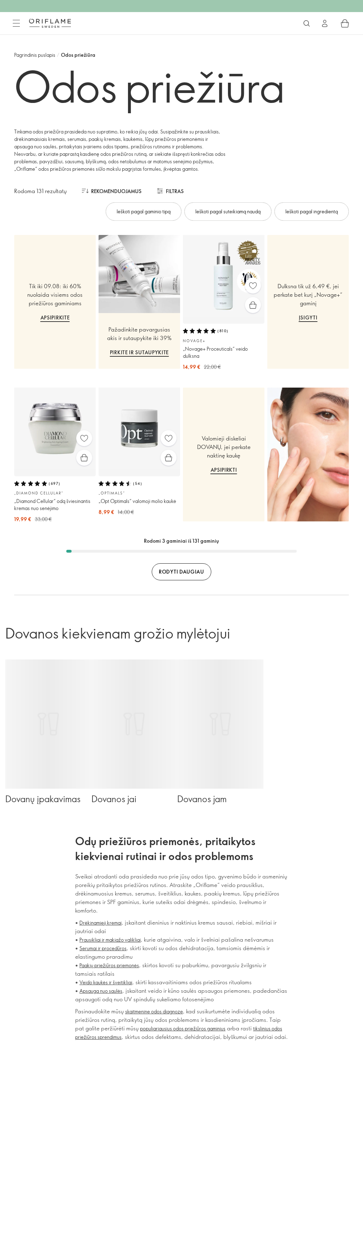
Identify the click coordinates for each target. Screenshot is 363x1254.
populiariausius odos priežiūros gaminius (182, 1028)
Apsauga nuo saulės (100, 990)
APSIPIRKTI (224, 469)
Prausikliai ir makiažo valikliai (110, 939)
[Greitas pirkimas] (253, 305)
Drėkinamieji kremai (100, 922)
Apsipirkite (55, 317)
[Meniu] (16, 23)
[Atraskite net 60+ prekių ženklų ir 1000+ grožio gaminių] (306, 23)
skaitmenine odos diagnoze (154, 1011)
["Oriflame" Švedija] (50, 23)
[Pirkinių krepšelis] (344, 23)
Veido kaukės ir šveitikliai (105, 982)
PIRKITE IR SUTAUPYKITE (139, 352)
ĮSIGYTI (308, 317)
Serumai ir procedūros (103, 948)
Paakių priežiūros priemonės (109, 965)
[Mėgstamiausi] (253, 286)
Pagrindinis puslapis (34, 54)
